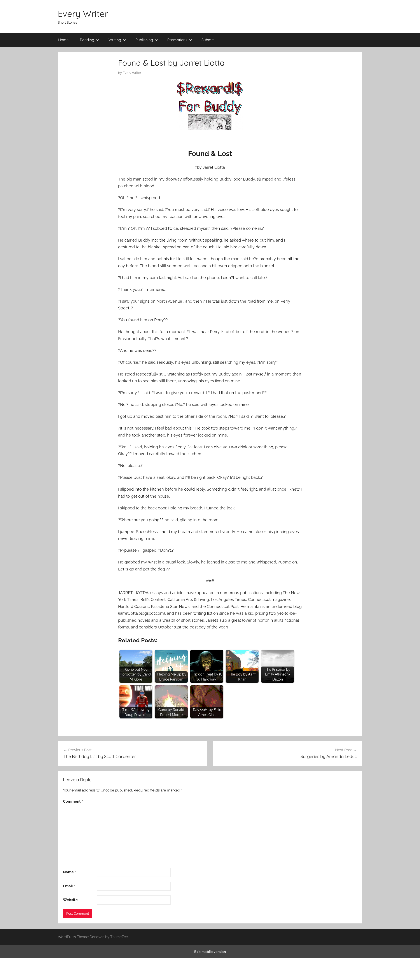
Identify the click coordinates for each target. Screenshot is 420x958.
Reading (87, 39)
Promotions (177, 39)
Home (63, 39)
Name (69, 872)
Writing (114, 39)
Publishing (144, 39)
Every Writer (83, 13)
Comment (73, 801)
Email (69, 886)
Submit (207, 39)
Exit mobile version (210, 951)
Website (70, 900)
